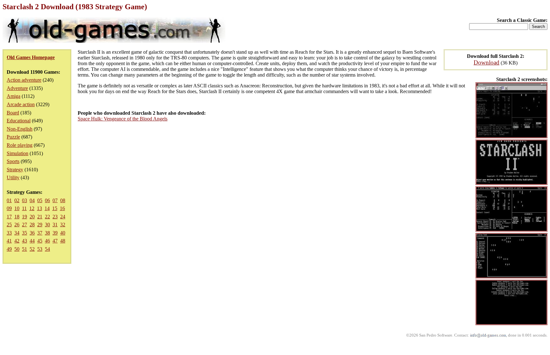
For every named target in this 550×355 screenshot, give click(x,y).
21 (39, 216)
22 (47, 216)
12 (31, 208)
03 (24, 200)
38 (47, 233)
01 (9, 200)
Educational (19, 120)
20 (32, 216)
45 (39, 240)
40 (62, 233)
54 (47, 249)
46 (47, 240)
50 (16, 249)
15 (54, 208)
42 (16, 240)
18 (16, 216)
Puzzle (13, 137)
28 (32, 224)
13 (39, 208)
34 (16, 233)
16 (62, 208)
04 (32, 200)
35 (24, 233)
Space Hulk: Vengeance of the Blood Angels (122, 118)
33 (9, 233)
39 (55, 233)
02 (16, 200)
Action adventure (24, 80)
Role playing (19, 145)
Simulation (17, 153)
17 (9, 216)
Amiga (13, 96)
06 (47, 200)
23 (55, 216)
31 (55, 224)
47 (55, 240)
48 (62, 240)
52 (32, 249)
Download (486, 62)
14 (47, 208)
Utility (13, 177)
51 (24, 249)
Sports (13, 161)
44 (32, 240)
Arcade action (21, 104)
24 (62, 216)
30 (47, 224)
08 (62, 200)
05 (39, 200)
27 (24, 224)
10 (16, 208)
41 (9, 240)
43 (24, 240)
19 (24, 216)
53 (39, 249)
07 (55, 200)
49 (9, 249)
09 (9, 208)
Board (13, 112)
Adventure (17, 88)
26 (16, 224)
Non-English (19, 129)
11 (24, 208)
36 (32, 233)
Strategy (15, 169)
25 (9, 224)
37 (39, 233)
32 (62, 224)
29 (39, 224)
